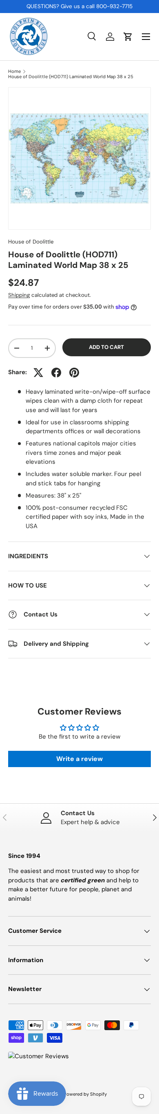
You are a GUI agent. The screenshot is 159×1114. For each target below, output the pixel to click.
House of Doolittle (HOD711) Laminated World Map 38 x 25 (70, 77)
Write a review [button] (79, 758)
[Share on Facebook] (56, 373)
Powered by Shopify (85, 1094)
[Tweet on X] (38, 373)
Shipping (19, 295)
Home (14, 71)
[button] (128, 37)
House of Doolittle (30, 241)
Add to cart (106, 347)
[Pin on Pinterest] (74, 373)
